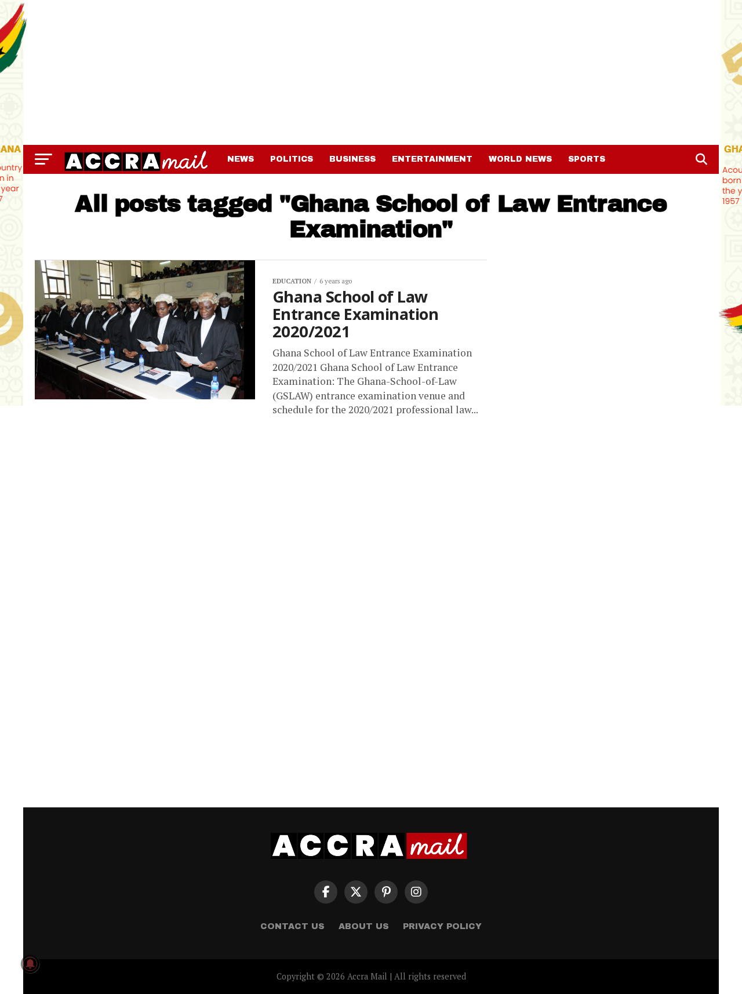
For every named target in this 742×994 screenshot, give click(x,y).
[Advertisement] (371, 72)
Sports (586, 159)
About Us (364, 926)
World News (520, 159)
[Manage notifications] (30, 964)
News (240, 159)
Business (352, 159)
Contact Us (292, 926)
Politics (291, 159)
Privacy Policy (442, 926)
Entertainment (432, 159)
